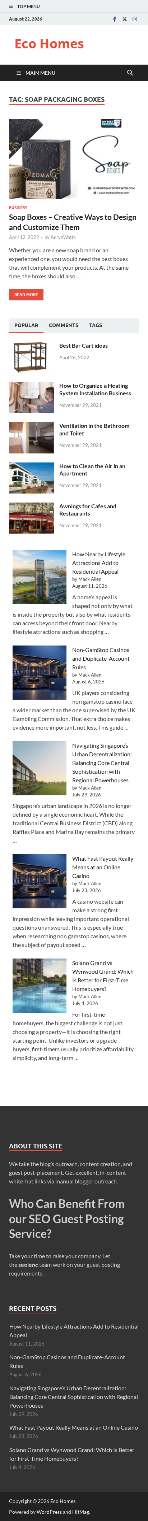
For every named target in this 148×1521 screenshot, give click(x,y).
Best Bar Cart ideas (83, 345)
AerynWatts (63, 237)
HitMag (80, 1512)
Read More (23, 293)
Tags (95, 325)
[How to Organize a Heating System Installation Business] (31, 386)
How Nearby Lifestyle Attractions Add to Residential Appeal (98, 563)
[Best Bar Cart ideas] (31, 346)
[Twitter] (124, 19)
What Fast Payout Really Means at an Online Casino (102, 867)
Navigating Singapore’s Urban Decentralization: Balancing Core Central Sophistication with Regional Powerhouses (102, 762)
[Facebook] (114, 19)
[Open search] (130, 73)
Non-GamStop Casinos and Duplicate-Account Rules (101, 658)
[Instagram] (134, 19)
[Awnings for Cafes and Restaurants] (31, 506)
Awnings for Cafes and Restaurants (87, 510)
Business (18, 207)
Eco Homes (49, 43)
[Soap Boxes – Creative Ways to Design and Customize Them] (74, 159)
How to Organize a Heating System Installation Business (95, 389)
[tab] (26, 325)
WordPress (49, 1512)
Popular (26, 325)
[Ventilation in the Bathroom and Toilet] (31, 426)
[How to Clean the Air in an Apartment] (31, 466)
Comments (63, 325)
